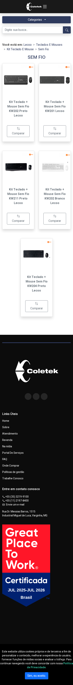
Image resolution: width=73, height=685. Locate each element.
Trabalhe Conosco (12, 478)
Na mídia (7, 446)
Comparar (18, 133)
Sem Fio (43, 49)
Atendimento (10, 433)
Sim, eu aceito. (36, 676)
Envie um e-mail (14, 505)
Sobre (5, 427)
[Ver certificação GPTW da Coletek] (36, 583)
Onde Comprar (10, 465)
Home (5, 421)
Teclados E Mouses (49, 45)
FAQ (4, 459)
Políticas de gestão (13, 472)
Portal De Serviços (13, 453)
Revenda (7, 440)
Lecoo (27, 45)
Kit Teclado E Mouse (20, 49)
